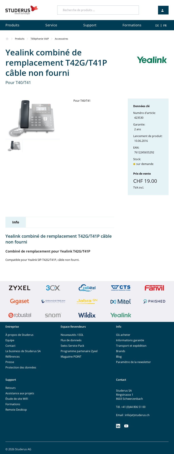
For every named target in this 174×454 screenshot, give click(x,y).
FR (165, 25)
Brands (120, 351)
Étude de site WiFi (16, 399)
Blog (119, 356)
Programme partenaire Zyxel (79, 351)
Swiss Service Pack (72, 346)
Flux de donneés (71, 340)
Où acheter (123, 335)
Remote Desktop (16, 409)
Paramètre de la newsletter (133, 362)
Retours (10, 388)
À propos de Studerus (19, 335)
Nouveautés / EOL (72, 335)
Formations (12, 404)
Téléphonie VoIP (40, 38)
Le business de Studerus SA (23, 351)
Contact (10, 346)
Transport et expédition (131, 346)
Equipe (9, 340)
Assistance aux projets (19, 393)
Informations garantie (130, 340)
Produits (19, 38)
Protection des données (20, 367)
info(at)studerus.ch (137, 415)
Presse (9, 362)
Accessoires (61, 38)
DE (157, 25)
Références (12, 356)
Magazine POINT (71, 356)
